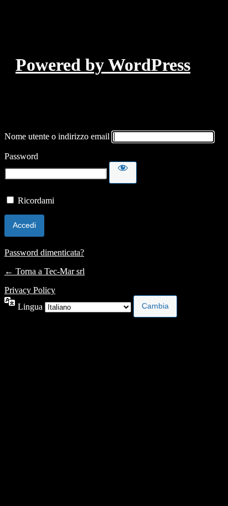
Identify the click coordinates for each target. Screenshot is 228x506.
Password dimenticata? (44, 252)
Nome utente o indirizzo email (57, 136)
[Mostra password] (123, 172)
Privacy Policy (29, 290)
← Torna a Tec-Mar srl (44, 271)
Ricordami (36, 200)
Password (21, 156)
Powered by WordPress (102, 65)
